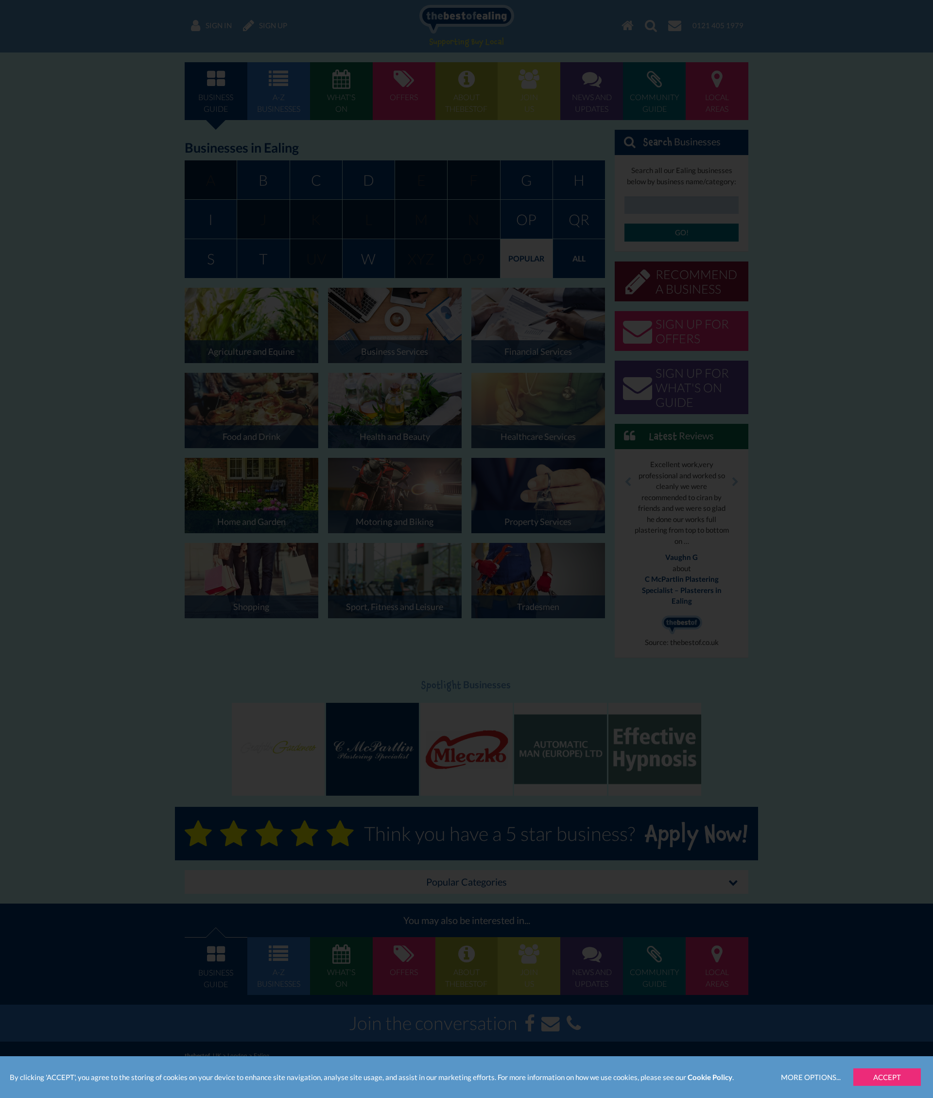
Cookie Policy (710, 1077)
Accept (887, 1077)
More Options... (811, 1077)
